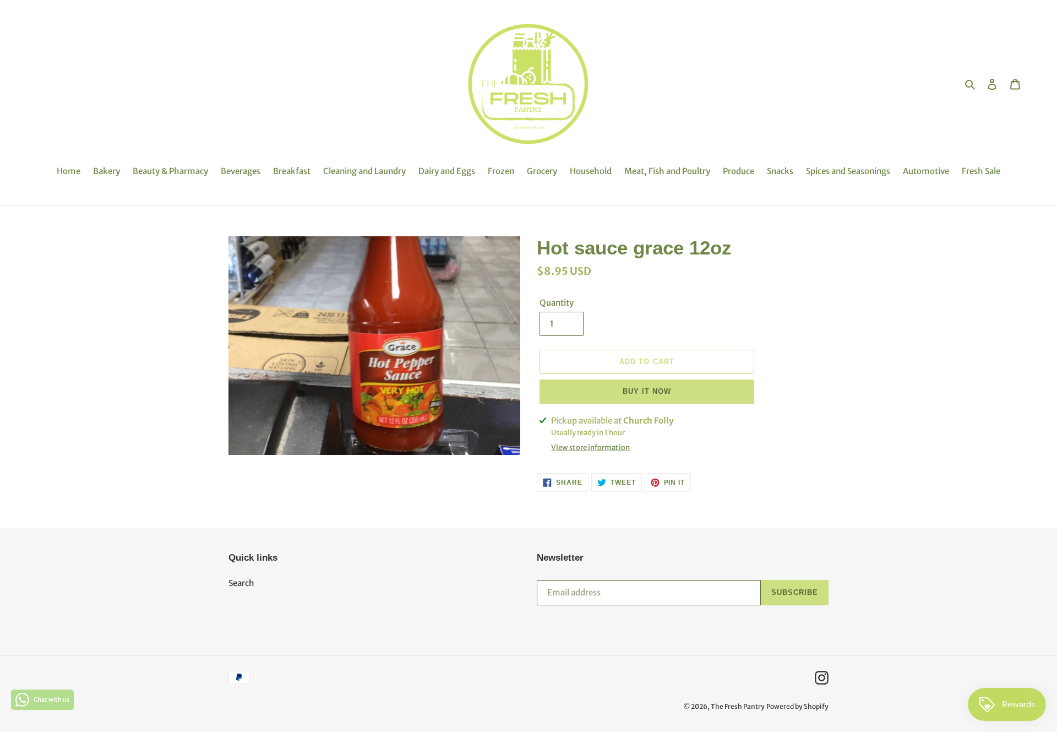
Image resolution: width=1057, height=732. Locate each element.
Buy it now (647, 391)
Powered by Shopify (797, 706)
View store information (590, 447)
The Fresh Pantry (738, 706)
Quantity (557, 302)
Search (241, 583)
